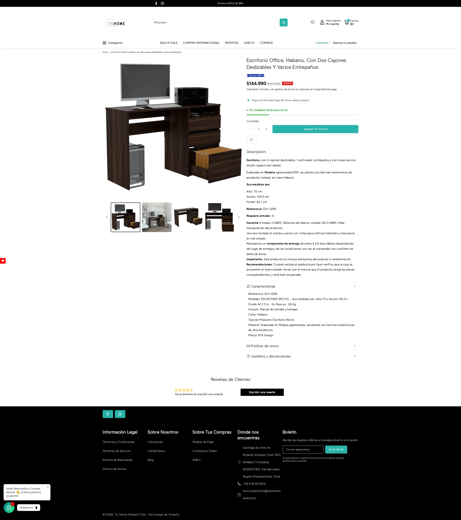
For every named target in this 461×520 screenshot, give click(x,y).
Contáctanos (156, 451)
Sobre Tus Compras (212, 432)
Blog (151, 460)
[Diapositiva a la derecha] (239, 217)
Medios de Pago (203, 442)
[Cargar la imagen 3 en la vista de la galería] (188, 217)
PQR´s (196, 460)
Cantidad (253, 121)
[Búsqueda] (284, 22)
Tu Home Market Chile (130, 514)
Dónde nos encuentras (248, 434)
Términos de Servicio (117, 451)
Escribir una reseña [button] (262, 392)
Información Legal (120, 432)
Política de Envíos (114, 469)
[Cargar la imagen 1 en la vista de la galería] (125, 217)
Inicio (105, 52)
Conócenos (155, 442)
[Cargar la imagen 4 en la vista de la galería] (219, 217)
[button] (351, 22)
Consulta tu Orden (205, 451)
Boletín (290, 432)
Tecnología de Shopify (163, 514)
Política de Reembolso (117, 460)
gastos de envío (285, 89)
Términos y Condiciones (119, 442)
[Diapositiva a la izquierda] (107, 217)
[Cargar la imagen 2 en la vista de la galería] (157, 217)
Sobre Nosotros (163, 432)
